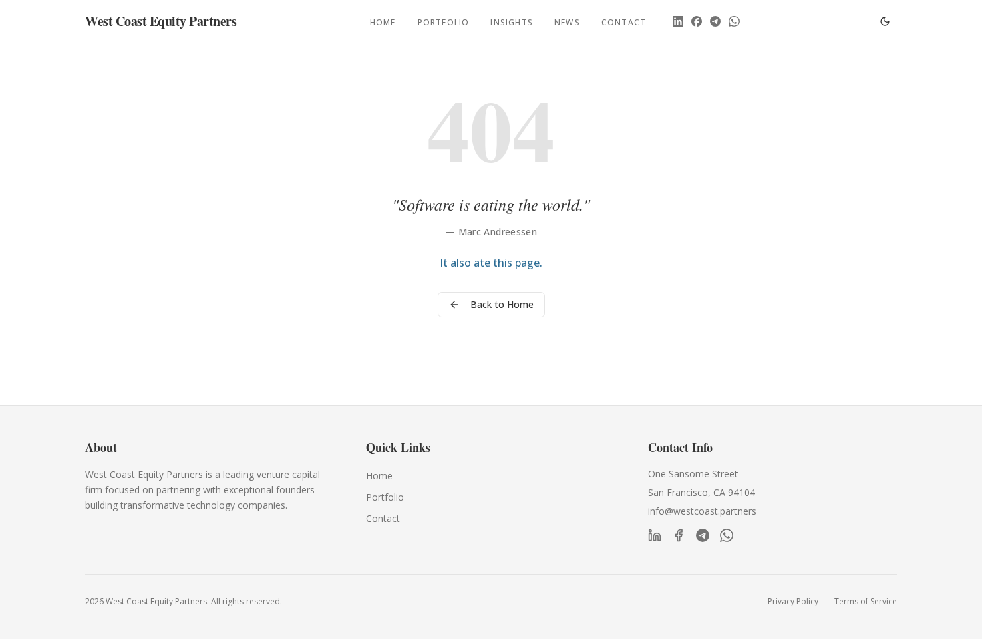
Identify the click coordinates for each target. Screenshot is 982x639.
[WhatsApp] (734, 21)
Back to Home (502, 304)
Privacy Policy (793, 601)
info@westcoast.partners (702, 511)
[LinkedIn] (678, 21)
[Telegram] (715, 21)
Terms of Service (865, 601)
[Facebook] (696, 21)
